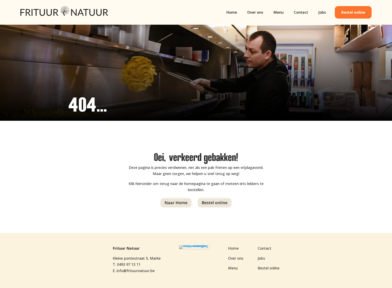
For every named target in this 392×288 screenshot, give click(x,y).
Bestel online (353, 12)
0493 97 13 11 (128, 264)
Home (231, 13)
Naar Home (176, 202)
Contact (301, 13)
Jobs (322, 13)
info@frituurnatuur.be (136, 270)
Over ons (255, 13)
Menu (278, 13)
